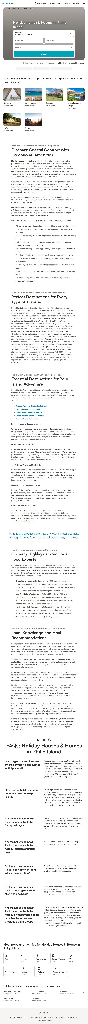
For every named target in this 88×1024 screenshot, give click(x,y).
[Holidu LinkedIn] (44, 1013)
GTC (51, 1017)
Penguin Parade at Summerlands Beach (31, 406)
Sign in (67, 3)
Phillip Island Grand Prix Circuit (28, 409)
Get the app (41, 3)
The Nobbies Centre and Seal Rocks (30, 412)
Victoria (42, 63)
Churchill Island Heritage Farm (28, 419)
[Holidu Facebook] (48, 1013)
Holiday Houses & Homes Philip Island (70, 63)
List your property (55, 3)
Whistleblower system (44, 1020)
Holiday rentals (28, 63)
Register (76, 3)
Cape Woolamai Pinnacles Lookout (30, 416)
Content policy (72, 1017)
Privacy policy (60, 1017)
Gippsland (51, 63)
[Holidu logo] (12, 3)
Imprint (45, 1017)
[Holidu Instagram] (40, 1013)
